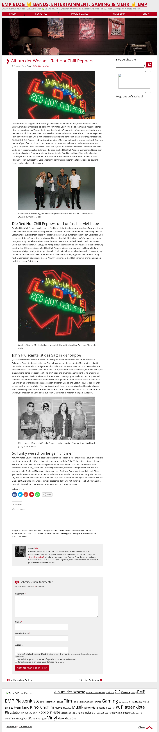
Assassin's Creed (92, 693)
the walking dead (120, 712)
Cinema (125, 692)
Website (19, 645)
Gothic (131, 702)
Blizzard (102, 693)
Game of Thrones (93, 701)
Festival (59, 701)
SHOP (146, 13)
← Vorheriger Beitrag (21, 680)
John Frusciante (39, 533)
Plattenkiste (133, 707)
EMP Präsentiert (47, 701)
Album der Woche (62, 530)
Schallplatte (77, 533)
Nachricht (20, 594)
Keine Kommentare (41, 66)
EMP (141, 691)
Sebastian (65, 712)
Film (67, 701)
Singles (87, 712)
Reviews (37, 530)
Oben (141, 727)
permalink (22, 536)
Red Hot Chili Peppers (62, 533)
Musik (49, 533)
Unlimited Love (89, 533)
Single (79, 712)
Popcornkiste (49, 712)
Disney (133, 692)
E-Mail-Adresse (22, 633)
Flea (25, 533)
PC (118, 707)
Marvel (59, 707)
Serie (72, 712)
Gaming (110, 701)
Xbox (61, 718)
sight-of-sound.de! (36, 557)
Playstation (13, 712)
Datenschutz (11, 726)
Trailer (132, 713)
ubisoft (139, 713)
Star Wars (105, 712)
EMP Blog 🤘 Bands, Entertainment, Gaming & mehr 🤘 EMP (74, 4)
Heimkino (21, 707)
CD (86, 530)
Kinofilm (46, 707)
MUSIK (12, 13)
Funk (29, 533)
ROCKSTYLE (41, 13)
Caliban (110, 692)
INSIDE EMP (118, 13)
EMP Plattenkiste (22, 701)
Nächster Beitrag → (89, 680)
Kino (34, 707)
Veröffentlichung (14, 718)
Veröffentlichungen (35, 718)
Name (18, 622)
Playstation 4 (30, 712)
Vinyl (14, 536)
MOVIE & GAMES (79, 13)
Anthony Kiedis (77, 530)
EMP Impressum (25, 726)
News (31, 530)
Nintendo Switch (105, 707)
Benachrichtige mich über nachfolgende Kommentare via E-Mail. (47, 659)
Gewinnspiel (124, 702)
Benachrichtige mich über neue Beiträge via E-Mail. (41, 662)
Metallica (67, 708)
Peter (36, 548)
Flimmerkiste (79, 701)
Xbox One (71, 718)
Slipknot (95, 713)
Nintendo (89, 707)
